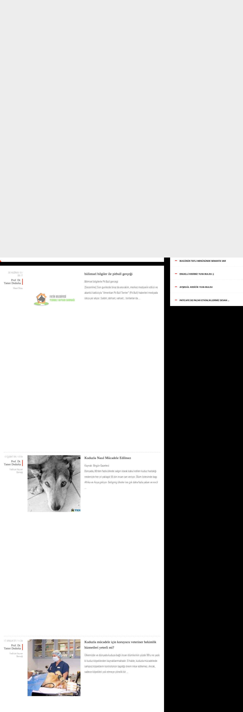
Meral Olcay (18, 288)
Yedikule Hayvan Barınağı (16, 471)
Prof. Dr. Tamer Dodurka (12, 282)
